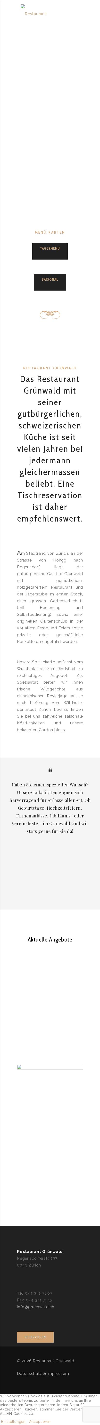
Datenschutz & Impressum (43, 1373)
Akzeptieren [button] (39, 1421)
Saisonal (50, 279)
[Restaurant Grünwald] (39, 9)
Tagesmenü (50, 248)
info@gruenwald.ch (35, 1307)
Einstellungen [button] (13, 1421)
